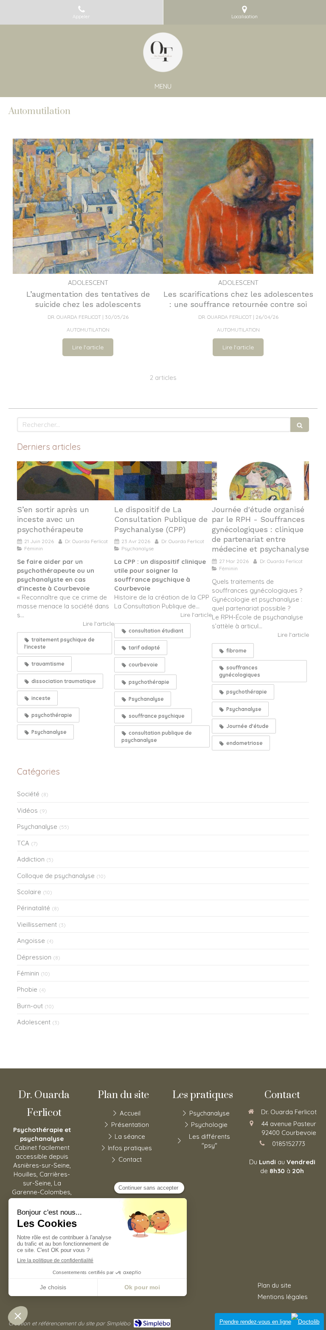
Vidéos (27, 810)
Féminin (28, 973)
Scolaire (29, 892)
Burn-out (30, 1006)
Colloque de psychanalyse (56, 876)
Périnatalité (33, 908)
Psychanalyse (37, 827)
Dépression (34, 957)
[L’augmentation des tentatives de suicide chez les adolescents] (88, 206)
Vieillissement (37, 924)
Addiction (31, 859)
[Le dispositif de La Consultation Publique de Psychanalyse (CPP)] (162, 480)
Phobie (27, 989)
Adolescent (34, 1022)
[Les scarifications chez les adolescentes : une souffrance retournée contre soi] (238, 206)
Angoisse (31, 941)
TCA (23, 843)
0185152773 (288, 1144)
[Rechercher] (299, 424)
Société (28, 794)
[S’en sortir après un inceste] (65, 480)
